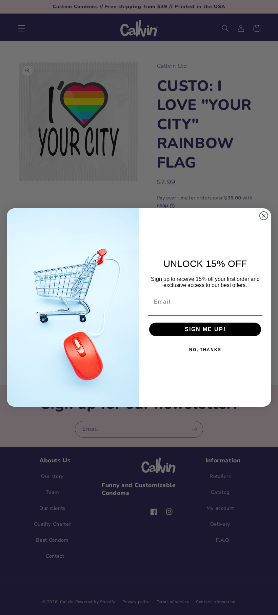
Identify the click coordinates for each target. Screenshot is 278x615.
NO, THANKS (205, 349)
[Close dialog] (264, 216)
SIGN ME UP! (205, 329)
